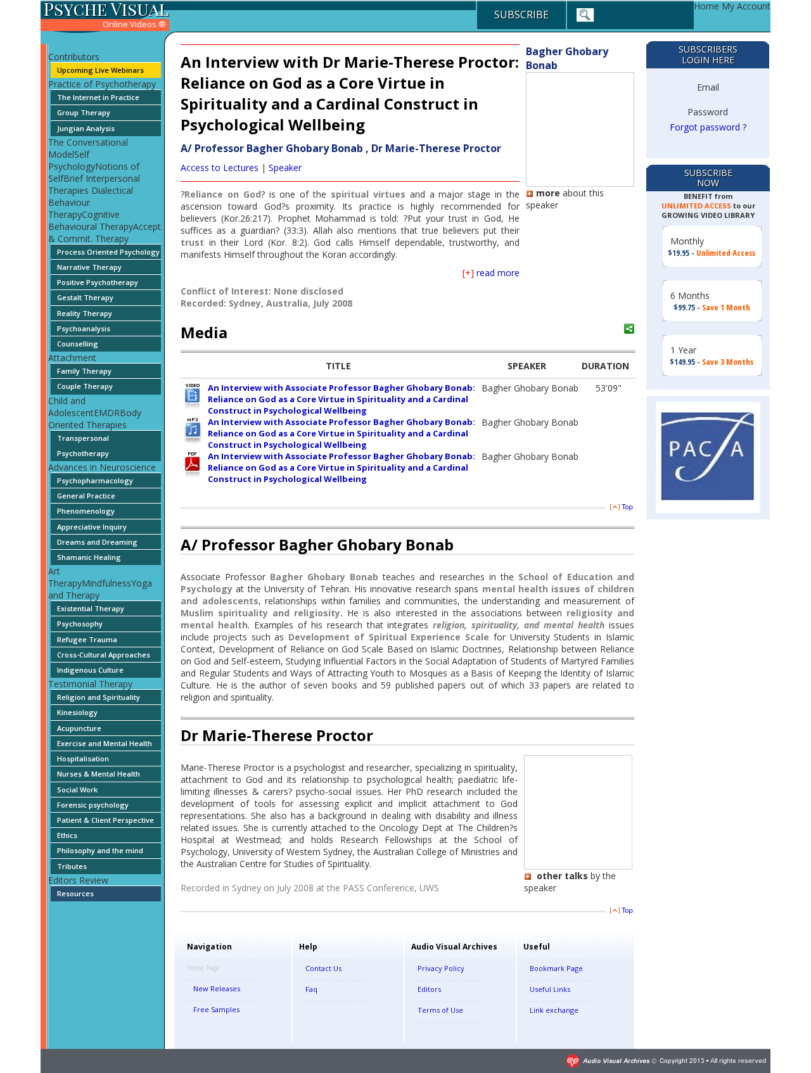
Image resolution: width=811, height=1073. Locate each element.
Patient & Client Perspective (105, 820)
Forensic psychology (93, 805)
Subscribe (521, 15)
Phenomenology (86, 511)
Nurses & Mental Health (98, 773)
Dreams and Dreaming (97, 542)
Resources (75, 893)
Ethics (67, 835)
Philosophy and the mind (100, 850)
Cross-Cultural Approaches (103, 654)
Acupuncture (79, 728)
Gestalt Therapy (85, 297)
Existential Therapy (90, 608)
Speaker (285, 168)
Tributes (72, 866)
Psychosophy (80, 623)
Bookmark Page (556, 968)
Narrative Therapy (89, 267)
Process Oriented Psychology (108, 252)
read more (491, 273)
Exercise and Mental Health (104, 743)
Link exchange (554, 1010)
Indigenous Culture (90, 670)
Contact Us (323, 968)
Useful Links (550, 989)
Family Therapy (84, 371)
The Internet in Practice (98, 97)
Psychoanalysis (83, 328)
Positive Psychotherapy (97, 282)
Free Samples (216, 1009)
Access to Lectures (220, 168)
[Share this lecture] (629, 329)
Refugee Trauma (87, 639)
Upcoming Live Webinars (100, 70)
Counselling (77, 343)
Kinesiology (77, 712)
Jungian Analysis (86, 128)
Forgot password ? (708, 127)
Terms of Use (440, 1010)
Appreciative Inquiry (92, 526)
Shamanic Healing (89, 557)
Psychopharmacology (95, 480)
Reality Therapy (84, 313)
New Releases (216, 988)
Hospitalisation (83, 758)
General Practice (86, 495)
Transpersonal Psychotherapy (83, 445)
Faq (311, 989)
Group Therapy (83, 112)
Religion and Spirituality (98, 697)
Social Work (77, 789)
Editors (429, 989)
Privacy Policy (441, 968)
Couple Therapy (85, 386)
